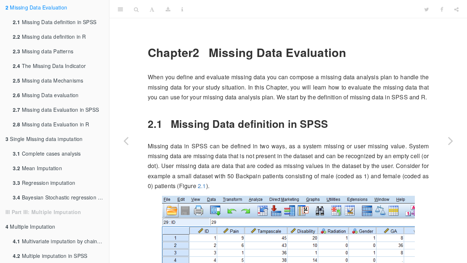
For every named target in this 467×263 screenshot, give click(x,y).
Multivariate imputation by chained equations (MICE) (61, 241)
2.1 (202, 186)
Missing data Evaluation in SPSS (56, 109)
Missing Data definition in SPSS (54, 22)
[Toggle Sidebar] (120, 9)
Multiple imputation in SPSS (50, 255)
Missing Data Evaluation (36, 7)
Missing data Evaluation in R (51, 124)
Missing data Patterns (43, 51)
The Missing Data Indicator (49, 65)
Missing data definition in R (49, 36)
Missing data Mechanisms (48, 80)
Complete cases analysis (47, 153)
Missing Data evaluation (45, 95)
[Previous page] (125, 140)
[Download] (168, 9)
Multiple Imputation (30, 226)
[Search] (136, 9)
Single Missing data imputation (43, 138)
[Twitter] (427, 9)
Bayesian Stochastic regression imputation (61, 197)
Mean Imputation (37, 168)
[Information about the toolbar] (182, 9)
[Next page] (450, 140)
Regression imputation (44, 182)
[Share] (456, 9)
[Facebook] (442, 9)
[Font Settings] (152, 9)
